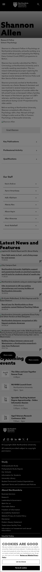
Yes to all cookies (21, 568)
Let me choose (21, 562)
